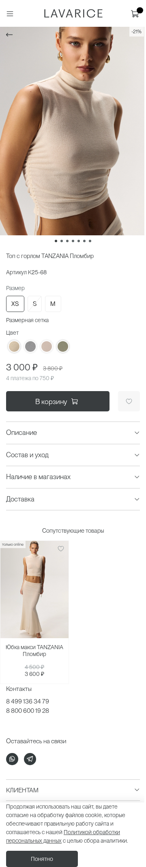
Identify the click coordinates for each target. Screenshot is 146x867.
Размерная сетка (27, 320)
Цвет (12, 332)
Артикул (16, 272)
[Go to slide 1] (56, 241)
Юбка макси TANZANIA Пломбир (34, 651)
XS (15, 304)
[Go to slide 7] (90, 241)
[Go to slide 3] (67, 241)
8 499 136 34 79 (27, 701)
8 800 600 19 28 (27, 710)
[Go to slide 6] (84, 241)
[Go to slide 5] (78, 241)
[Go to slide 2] (61, 241)
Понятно (42, 859)
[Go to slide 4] (73, 241)
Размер (15, 288)
